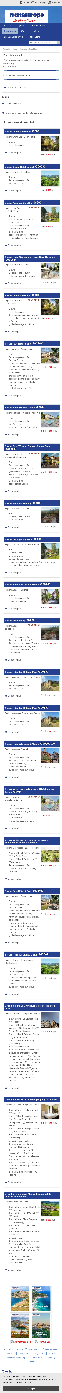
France (15, 49)
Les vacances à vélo (13, 37)
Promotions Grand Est (28, 49)
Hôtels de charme (38, 25)
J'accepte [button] (31, 1389)
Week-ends (39, 31)
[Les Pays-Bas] (42, 1342)
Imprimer (56, 2)
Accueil (7, 25)
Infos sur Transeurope (27, 1349)
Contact (9, 1353)
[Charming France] (20, 1311)
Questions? (24, 1353)
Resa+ (40, 2)
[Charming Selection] (20, 1338)
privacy (51, 1357)
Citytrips (20, 25)
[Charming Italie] (41, 1311)
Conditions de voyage (16, 1357)
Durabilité (30, 1362)
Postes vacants (50, 1349)
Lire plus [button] (27, 1382)
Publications (34, 37)
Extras (52, 1353)
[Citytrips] (41, 1338)
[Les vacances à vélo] (22, 1342)
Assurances (37, 1357)
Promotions (10, 31)
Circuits (24, 31)
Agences (39, 1353)
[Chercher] (58, 42)
